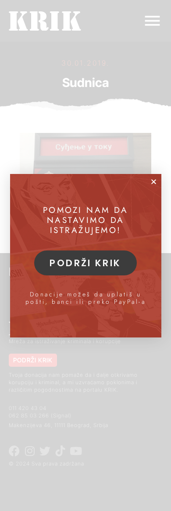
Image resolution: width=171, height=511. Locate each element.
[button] (153, 181)
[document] (85, 255)
